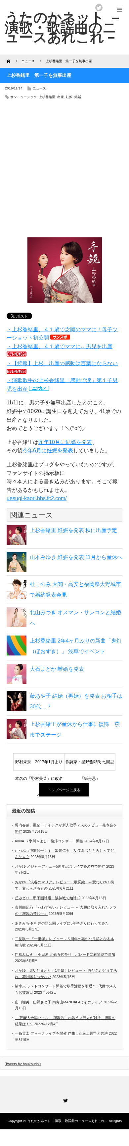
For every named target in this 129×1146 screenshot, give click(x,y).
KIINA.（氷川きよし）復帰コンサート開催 (49, 841)
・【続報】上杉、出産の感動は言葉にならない (62, 363)
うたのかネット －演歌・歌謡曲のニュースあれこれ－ (67, 1121)
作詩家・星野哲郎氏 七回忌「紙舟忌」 (89, 765)
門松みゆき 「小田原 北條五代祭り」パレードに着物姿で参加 (65, 954)
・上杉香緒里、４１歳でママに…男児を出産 (59, 346)
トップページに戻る (64, 790)
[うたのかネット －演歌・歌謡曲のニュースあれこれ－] (63, 27)
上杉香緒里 (47, 97)
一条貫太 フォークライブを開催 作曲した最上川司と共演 (61, 1033)
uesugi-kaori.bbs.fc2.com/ (36, 498)
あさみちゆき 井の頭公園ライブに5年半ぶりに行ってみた (62, 923)
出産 (60, 97)
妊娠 (69, 97)
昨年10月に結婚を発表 (65, 442)
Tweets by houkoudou (23, 1064)
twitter (99, 7)
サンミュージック (23, 97)
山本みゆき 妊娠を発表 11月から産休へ (76, 557)
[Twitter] (64, 1099)
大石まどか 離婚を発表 (57, 669)
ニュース (39, 88)
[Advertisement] (64, 170)
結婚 (77, 97)
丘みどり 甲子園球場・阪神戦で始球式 (47, 898)
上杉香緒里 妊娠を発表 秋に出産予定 (73, 530)
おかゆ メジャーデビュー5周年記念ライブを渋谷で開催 (60, 866)
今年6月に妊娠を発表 (47, 450)
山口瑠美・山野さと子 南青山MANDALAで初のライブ (58, 1002)
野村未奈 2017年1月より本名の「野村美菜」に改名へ (39, 765)
